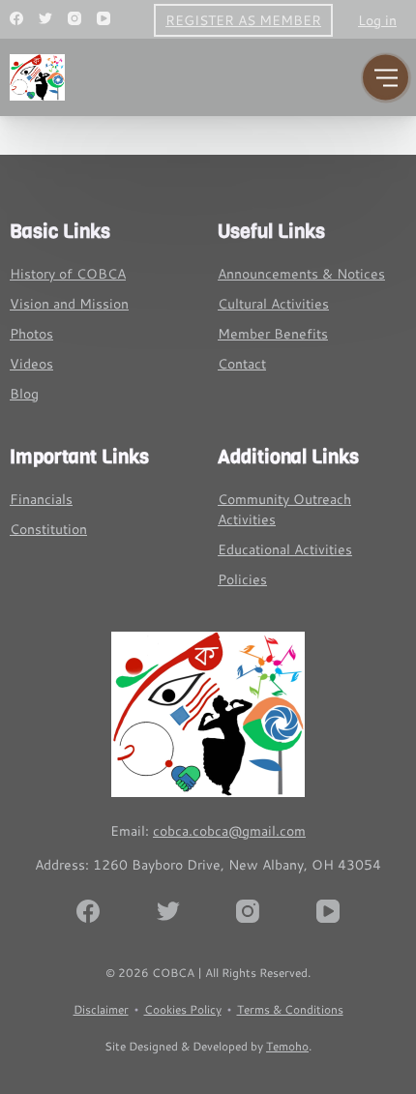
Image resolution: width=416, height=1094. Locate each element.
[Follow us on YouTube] (103, 19)
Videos (31, 363)
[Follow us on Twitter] (45, 19)
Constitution (48, 529)
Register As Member (243, 20)
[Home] (208, 714)
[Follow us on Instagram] (74, 19)
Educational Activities (285, 549)
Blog (24, 393)
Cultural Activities (273, 303)
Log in (377, 20)
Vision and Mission (69, 303)
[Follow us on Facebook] (16, 19)
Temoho (287, 1046)
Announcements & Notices (301, 273)
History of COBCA (68, 273)
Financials (41, 499)
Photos (31, 333)
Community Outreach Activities (284, 509)
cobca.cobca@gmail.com (229, 831)
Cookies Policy (183, 1009)
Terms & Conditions (290, 1009)
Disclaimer (101, 1009)
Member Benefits (273, 333)
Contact (242, 363)
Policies (242, 579)
